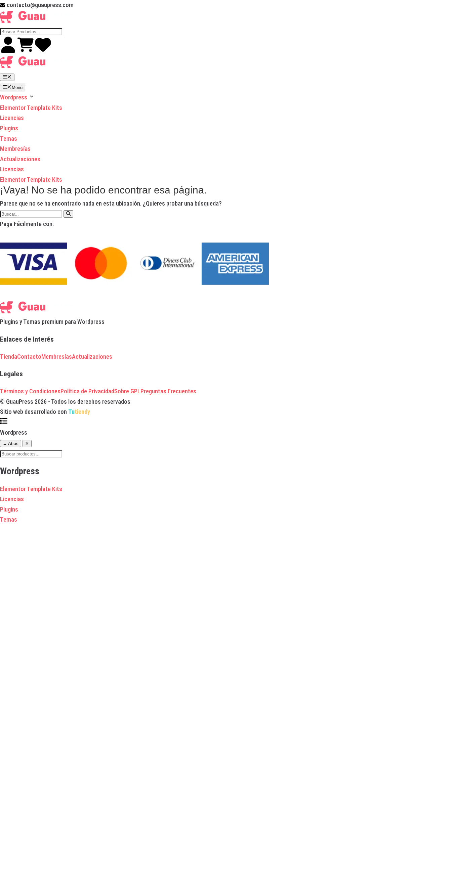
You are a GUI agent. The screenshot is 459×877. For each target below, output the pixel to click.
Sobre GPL (127, 391)
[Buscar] (68, 214)
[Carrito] (26, 50)
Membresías (15, 148)
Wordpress (14, 97)
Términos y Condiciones (30, 391)
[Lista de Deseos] (43, 50)
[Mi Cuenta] (8, 50)
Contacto (29, 356)
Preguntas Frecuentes (168, 391)
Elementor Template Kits (31, 107)
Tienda (8, 356)
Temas (8, 138)
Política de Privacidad (87, 391)
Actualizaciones (20, 159)
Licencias (12, 117)
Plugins (9, 128)
